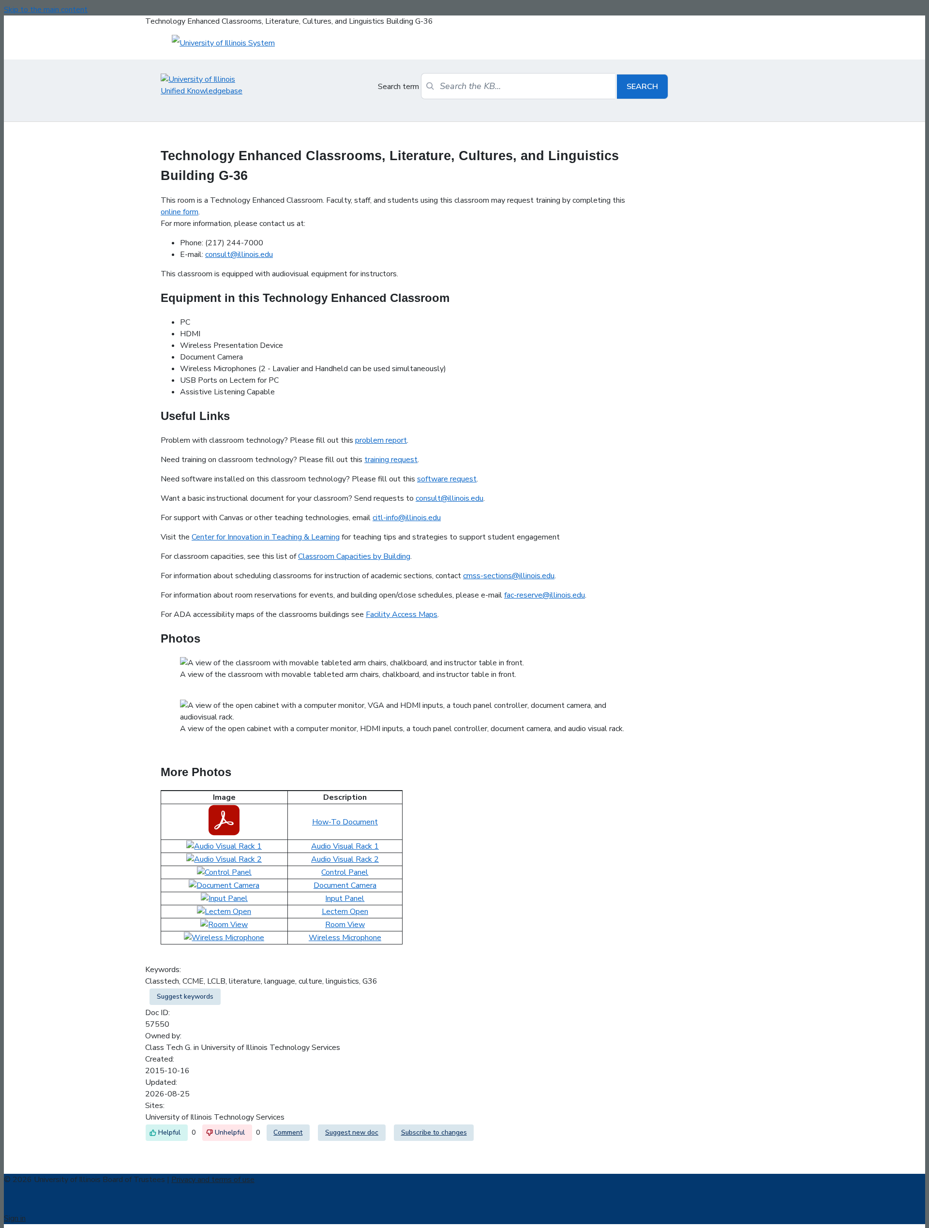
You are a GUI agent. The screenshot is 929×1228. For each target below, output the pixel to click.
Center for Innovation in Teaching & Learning (266, 537)
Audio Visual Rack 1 (345, 846)
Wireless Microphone (345, 937)
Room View (345, 924)
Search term (398, 86)
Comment (287, 1132)
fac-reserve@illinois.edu (544, 595)
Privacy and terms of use (213, 1179)
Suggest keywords (185, 996)
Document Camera (345, 885)
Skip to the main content (46, 9)
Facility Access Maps (401, 614)
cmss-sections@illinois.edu (508, 575)
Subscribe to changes (434, 1132)
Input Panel (344, 898)
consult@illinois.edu (239, 254)
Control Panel (344, 872)
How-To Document (345, 822)
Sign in (15, 1218)
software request (447, 479)
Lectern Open (345, 911)
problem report (381, 440)
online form (179, 212)
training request (391, 459)
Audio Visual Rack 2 (345, 859)
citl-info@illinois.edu (407, 517)
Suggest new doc (351, 1132)
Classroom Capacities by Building (354, 556)
